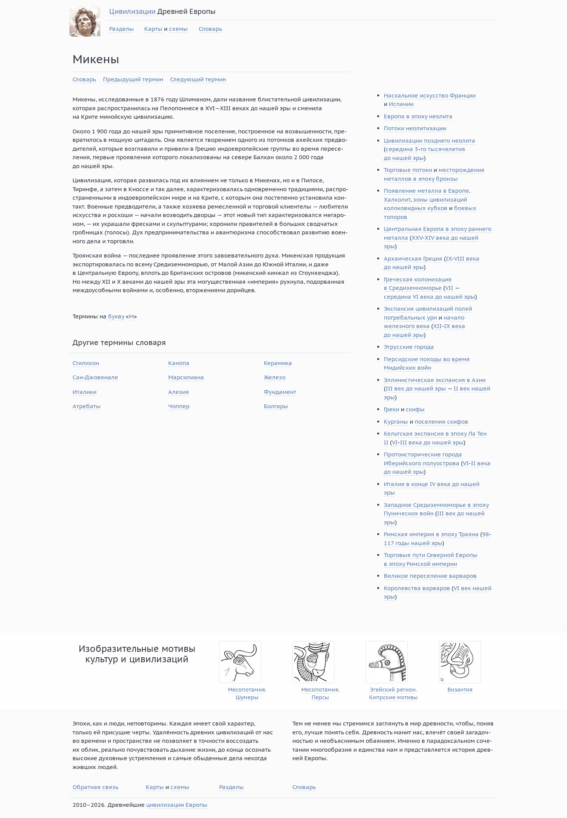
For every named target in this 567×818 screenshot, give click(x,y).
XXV (417, 237)
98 (485, 534)
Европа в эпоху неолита (418, 116)
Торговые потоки (408, 169)
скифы (415, 409)
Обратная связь (95, 787)
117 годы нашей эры (413, 543)
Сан (78, 377)
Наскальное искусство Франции (430, 95)
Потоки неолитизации (415, 128)
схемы (178, 28)
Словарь (210, 28)
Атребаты (87, 406)
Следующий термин (198, 79)
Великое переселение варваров (430, 575)
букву (116, 316)
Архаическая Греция (413, 258)
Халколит (397, 199)
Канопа (178, 363)
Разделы (121, 28)
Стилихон (86, 363)
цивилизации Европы (177, 804)
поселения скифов (441, 421)
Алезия (178, 392)
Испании (401, 104)
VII (449, 287)
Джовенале (101, 377)
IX (449, 258)
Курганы (396, 421)
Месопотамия (246, 690)
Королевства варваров (417, 588)
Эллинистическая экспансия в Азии (435, 380)
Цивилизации (132, 11)
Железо (274, 377)
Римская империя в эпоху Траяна (431, 534)
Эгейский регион (393, 690)
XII (437, 326)
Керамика (278, 363)
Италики (84, 392)
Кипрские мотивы (393, 697)
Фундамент (280, 392)
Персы (320, 697)
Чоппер (178, 406)
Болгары (276, 406)
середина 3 (402, 149)
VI (395, 442)
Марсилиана (186, 377)
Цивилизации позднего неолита (429, 140)
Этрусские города (409, 346)
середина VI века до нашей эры (429, 296)
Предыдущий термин (133, 79)
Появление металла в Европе (426, 190)
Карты (153, 28)
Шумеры (247, 697)
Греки (391, 409)
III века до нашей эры (432, 442)
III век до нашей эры (416, 388)
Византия (459, 690)
